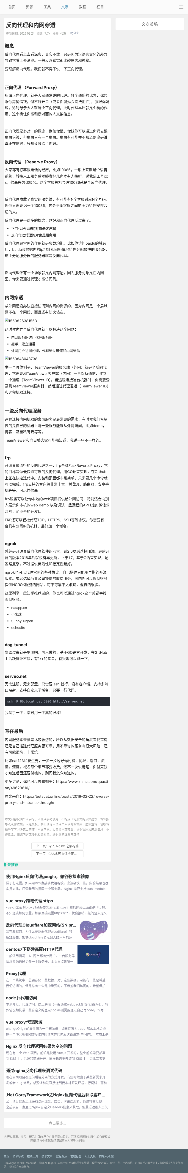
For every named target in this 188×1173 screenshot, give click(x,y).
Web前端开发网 (35, 1163)
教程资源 (61, 1156)
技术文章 (47, 1156)
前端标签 (75, 1156)
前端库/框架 (106, 1156)
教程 (82, 7)
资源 (29, 7)
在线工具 (32, 1156)
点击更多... (57, 1123)
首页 (12, 7)
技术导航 (18, 1156)
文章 (65, 7)
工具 (47, 7)
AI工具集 (90, 1156)
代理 (63, 33)
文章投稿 (150, 24)
